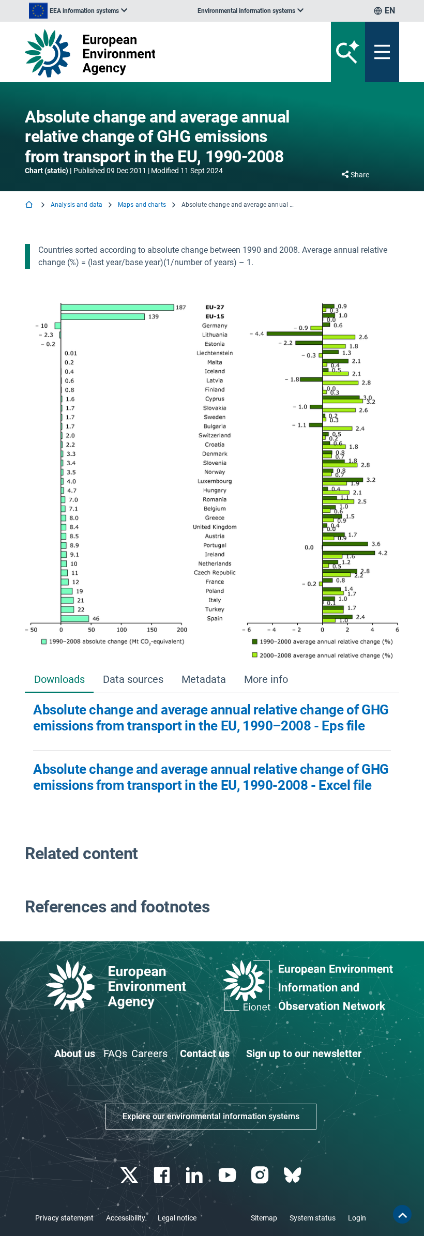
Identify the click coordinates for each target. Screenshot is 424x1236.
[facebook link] (163, 1175)
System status (313, 1218)
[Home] (30, 205)
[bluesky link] (293, 1175)
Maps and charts (142, 204)
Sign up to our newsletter (303, 1053)
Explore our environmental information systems (211, 1116)
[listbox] (78, 11)
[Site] (147, 53)
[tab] (59, 680)
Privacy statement (64, 1218)
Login (357, 1218)
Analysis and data (76, 204)
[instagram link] (261, 1175)
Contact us (205, 1053)
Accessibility (125, 1218)
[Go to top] (402, 1214)
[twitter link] (130, 1175)
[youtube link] (228, 1175)
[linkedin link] (196, 1175)
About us (74, 1053)
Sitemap (264, 1218)
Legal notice (177, 1218)
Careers (149, 1053)
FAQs (115, 1053)
